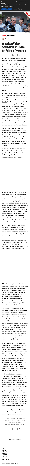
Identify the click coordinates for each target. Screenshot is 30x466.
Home (3, 448)
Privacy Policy (5, 459)
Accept (4, 9)
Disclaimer (4, 456)
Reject (10, 9)
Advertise (4, 453)
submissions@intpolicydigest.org (15, 424)
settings (11, 6)
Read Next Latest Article (15, 439)
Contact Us (4, 451)
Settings (16, 9)
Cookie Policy (5, 458)
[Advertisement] (15, 174)
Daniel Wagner (8, 38)
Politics (4, 35)
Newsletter (5, 454)
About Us (4, 450)
